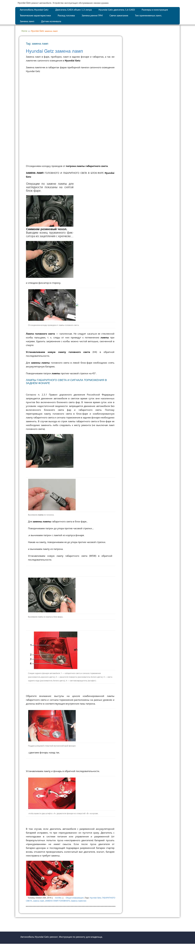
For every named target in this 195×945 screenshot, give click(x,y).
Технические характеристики (35, 15)
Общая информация (74, 897)
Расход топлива (66, 15)
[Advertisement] (70, 97)
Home (24, 30)
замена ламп (38, 900)
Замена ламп (27, 21)
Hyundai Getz (95, 897)
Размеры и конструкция (155, 10)
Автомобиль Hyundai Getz (34, 10)
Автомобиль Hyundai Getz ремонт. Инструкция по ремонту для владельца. (61, 937)
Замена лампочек (78, 900)
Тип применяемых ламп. (148, 15)
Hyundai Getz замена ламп (54, 50)
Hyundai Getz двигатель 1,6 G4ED (117, 10)
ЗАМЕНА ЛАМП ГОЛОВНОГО (57, 900)
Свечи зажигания (119, 15)
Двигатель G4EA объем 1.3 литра (73, 10)
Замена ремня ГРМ (92, 15)
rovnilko (58, 897)
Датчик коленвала (51, 21)
